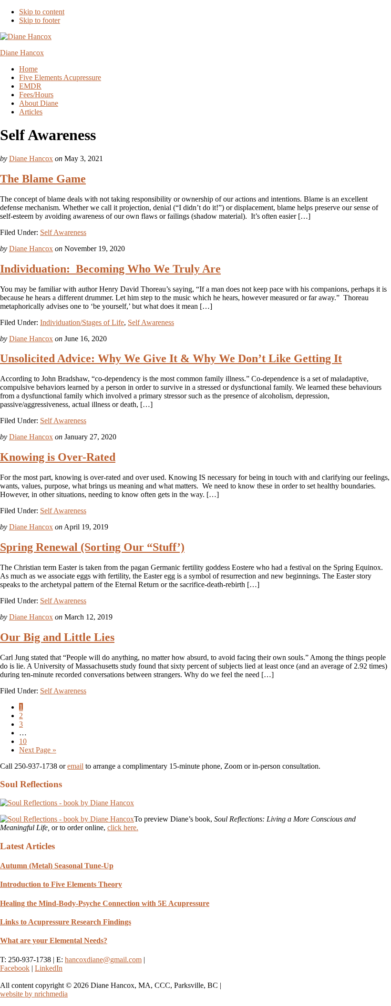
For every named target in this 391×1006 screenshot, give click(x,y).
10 (23, 741)
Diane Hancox (22, 53)
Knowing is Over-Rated (57, 457)
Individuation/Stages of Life (82, 322)
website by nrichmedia (34, 994)
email (75, 766)
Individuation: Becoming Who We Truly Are (110, 269)
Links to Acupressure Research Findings (65, 922)
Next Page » (37, 750)
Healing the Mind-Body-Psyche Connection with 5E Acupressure (104, 903)
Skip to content (41, 12)
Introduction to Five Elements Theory (61, 884)
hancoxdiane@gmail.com (103, 959)
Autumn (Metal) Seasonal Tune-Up (56, 866)
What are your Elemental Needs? (53, 940)
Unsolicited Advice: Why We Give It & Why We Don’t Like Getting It (171, 358)
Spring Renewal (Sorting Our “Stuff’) (92, 547)
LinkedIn (48, 968)
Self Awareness (63, 232)
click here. (122, 827)
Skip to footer (39, 20)
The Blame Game (43, 179)
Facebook (15, 968)
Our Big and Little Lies (57, 637)
